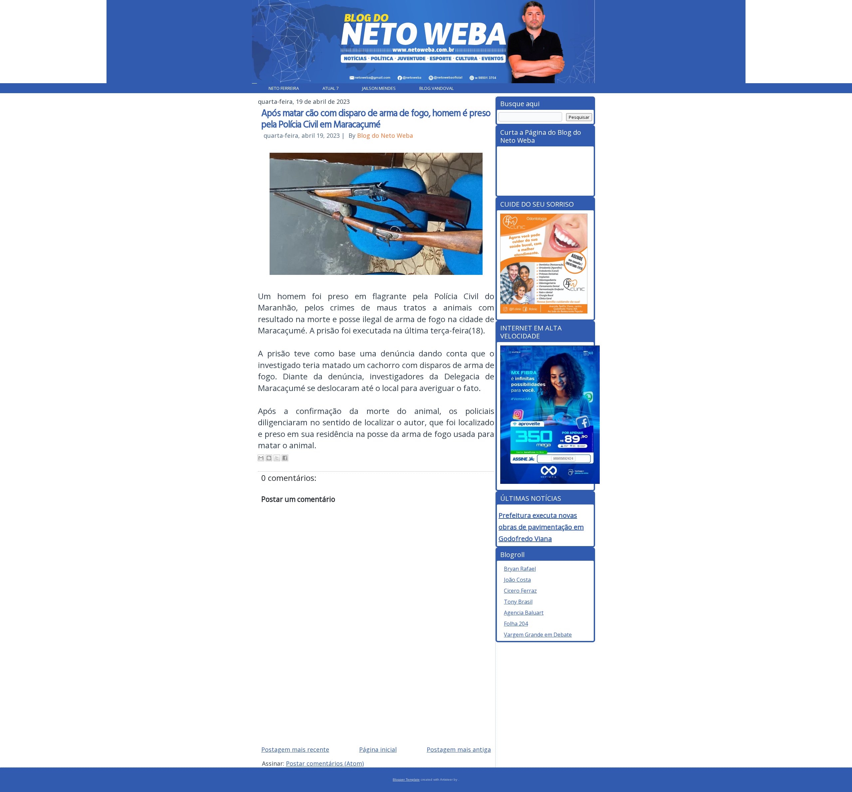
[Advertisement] (376, 692)
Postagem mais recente (295, 749)
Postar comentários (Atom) (325, 763)
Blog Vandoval (436, 88)
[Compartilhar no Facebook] (285, 458)
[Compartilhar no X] (277, 458)
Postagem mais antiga (459, 749)
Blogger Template (406, 779)
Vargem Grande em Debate (538, 634)
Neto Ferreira (284, 88)
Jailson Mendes (379, 88)
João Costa (517, 579)
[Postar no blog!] (269, 458)
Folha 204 (516, 623)
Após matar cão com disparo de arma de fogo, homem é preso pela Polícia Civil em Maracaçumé (376, 118)
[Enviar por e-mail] (261, 458)
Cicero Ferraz (520, 590)
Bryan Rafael (520, 568)
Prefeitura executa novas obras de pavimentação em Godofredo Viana (541, 527)
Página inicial (378, 749)
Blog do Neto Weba (385, 135)
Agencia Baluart (523, 612)
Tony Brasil (518, 601)
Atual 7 (330, 88)
